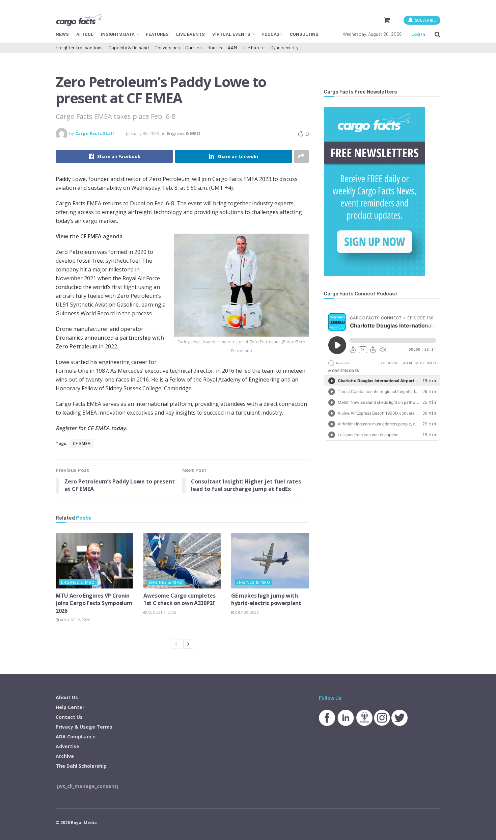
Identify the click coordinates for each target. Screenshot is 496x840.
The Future (254, 47)
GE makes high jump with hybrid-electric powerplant (266, 599)
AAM (232, 47)
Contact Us (69, 717)
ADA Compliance (75, 736)
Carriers (193, 47)
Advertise (67, 746)
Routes (215, 47)
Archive (65, 756)
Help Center (70, 707)
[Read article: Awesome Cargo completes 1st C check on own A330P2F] (182, 560)
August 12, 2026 (74, 619)
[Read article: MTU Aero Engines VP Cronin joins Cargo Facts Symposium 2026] (94, 560)
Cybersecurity (284, 47)
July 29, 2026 (246, 612)
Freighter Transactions (79, 47)
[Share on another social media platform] (301, 156)
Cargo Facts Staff (94, 133)
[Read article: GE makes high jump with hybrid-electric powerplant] (270, 560)
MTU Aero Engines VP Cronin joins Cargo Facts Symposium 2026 (94, 603)
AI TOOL (84, 34)
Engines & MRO (183, 133)
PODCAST (271, 34)
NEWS (62, 34)
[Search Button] (437, 34)
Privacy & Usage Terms (84, 727)
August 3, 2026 (161, 612)
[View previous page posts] (176, 644)
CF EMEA (82, 443)
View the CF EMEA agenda (89, 236)
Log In (418, 34)
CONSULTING (304, 34)
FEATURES (157, 34)
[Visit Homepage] (79, 20)
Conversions (167, 47)
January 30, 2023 (142, 133)
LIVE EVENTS (190, 34)
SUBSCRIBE (425, 20)
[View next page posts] (188, 644)
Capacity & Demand (128, 47)
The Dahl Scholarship (81, 766)
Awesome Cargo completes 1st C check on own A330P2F (179, 599)
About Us (67, 697)
